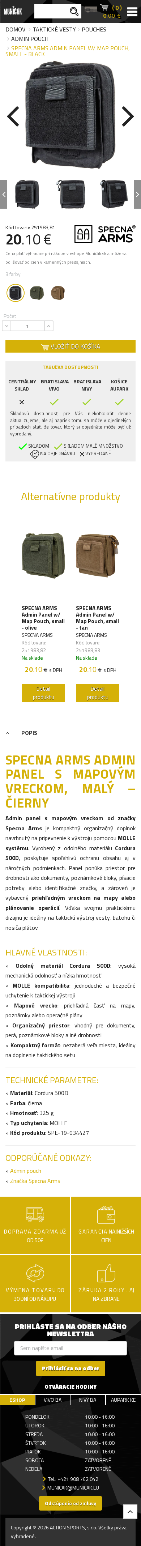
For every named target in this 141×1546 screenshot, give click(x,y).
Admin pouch (29, 38)
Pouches (94, 29)
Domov (15, 29)
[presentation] (12, 115)
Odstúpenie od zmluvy (70, 1503)
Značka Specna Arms (36, 1180)
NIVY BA (87, 1400)
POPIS (28, 732)
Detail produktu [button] (43, 693)
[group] (43, 610)
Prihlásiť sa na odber (70, 1368)
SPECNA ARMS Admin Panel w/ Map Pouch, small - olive (43, 618)
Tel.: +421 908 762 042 (73, 1479)
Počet (10, 316)
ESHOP (17, 1400)
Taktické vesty (54, 29)
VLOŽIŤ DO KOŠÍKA (74, 346)
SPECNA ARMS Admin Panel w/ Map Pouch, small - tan (97, 618)
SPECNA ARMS (37, 635)
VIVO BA (52, 1400)
